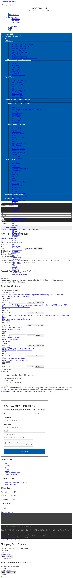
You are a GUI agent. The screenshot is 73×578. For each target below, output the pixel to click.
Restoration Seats (18, 50)
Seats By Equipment (19, 52)
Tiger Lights (16, 263)
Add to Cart (29, 248)
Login (15, 26)
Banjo (14, 172)
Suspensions (16, 73)
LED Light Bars (17, 84)
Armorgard (16, 171)
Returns (7, 465)
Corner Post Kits (18, 111)
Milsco (14, 231)
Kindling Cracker (18, 221)
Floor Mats (16, 117)
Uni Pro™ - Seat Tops (19, 56)
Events (7, 471)
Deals (14, 136)
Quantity (4, 248)
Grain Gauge (16, 203)
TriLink (14, 267)
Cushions (15, 65)
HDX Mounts (16, 208)
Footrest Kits (17, 118)
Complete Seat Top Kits (21, 46)
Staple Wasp (16, 257)
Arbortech (16, 167)
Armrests (15, 63)
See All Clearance (18, 200)
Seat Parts (16, 71)
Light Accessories (18, 90)
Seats (7, 41)
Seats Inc (15, 255)
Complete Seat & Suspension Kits (24, 44)
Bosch (14, 176)
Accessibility (23, 526)
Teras (14, 261)
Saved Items (16, 22)
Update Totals (6, 554)
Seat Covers (16, 69)
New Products (10, 194)
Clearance (8, 198)
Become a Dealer (11, 475)
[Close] (19, 540)
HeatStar (15, 210)
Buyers (14, 180)
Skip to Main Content (8, 2)
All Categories (10, 124)
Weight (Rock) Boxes (19, 158)
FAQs (6, 463)
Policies (3, 526)
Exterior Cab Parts (19, 137)
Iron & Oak (16, 212)
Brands (7, 159)
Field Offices (16, 115)
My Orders (15, 21)
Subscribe (24, 451)
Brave (14, 178)
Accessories (16, 130)
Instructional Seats (19, 48)
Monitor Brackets (18, 143)
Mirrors (14, 141)
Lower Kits (16, 122)
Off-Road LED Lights (19, 92)
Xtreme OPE (16, 272)
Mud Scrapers (17, 145)
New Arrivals (16, 128)
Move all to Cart (11, 572)
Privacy (7, 526)
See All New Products (20, 196)
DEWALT (15, 191)
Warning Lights (17, 98)
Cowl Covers (17, 113)
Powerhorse (16, 246)
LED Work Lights (18, 88)
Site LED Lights (17, 96)
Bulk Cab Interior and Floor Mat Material (26, 109)
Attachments (16, 132)
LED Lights (16, 86)
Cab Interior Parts (11, 103)
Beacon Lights (17, 82)
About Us (8, 467)
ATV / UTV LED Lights (20, 81)
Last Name (8, 424)
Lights (7, 77)
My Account (16, 19)
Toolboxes (16, 156)
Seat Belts (16, 67)
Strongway (16, 259)
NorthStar (15, 238)
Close (3, 556)
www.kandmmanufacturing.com (16, 482)
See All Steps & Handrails (21, 101)
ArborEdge (16, 165)
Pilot (14, 244)
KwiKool (15, 225)
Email (6, 431)
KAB (13, 220)
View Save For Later (10, 540)
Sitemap (29, 526)
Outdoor (15, 147)
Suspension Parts (18, 75)
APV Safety (16, 163)
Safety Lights (17, 94)
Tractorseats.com (9, 227)
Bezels (14, 107)
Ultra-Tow (15, 269)
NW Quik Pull (17, 242)
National (15, 237)
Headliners (16, 120)
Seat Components (11, 60)
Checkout (9, 556)
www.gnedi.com (10, 484)
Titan (14, 265)
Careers (7, 469)
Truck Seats (16, 54)
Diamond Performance (20, 193)
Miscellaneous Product (20, 274)
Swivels (15, 154)
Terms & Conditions (15, 526)
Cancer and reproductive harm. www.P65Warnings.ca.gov (27, 392)
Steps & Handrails (11, 100)
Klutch (14, 223)
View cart (6, 558)
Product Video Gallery (12, 473)
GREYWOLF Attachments (21, 206)
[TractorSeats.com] (8, 5)
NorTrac (15, 240)
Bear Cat (15, 174)
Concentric (16, 188)
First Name (8, 417)
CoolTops (15, 189)
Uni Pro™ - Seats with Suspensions (24, 58)
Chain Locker (17, 186)
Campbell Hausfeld (19, 182)
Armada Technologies (20, 169)
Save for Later (38, 248)
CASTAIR (15, 184)
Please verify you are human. (14, 438)
